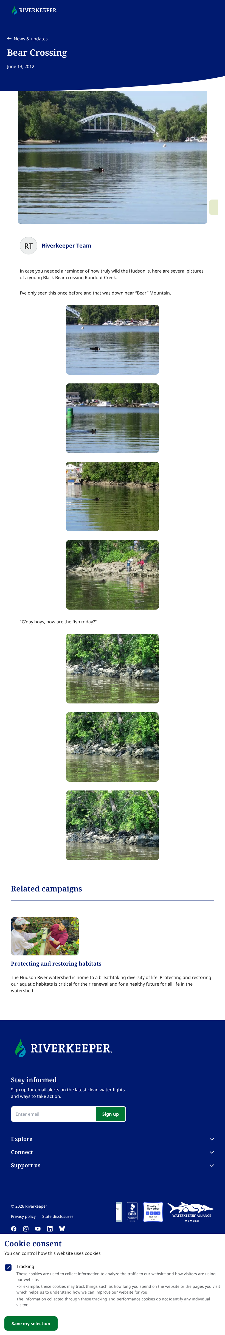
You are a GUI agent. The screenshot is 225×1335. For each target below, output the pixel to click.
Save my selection (31, 1323)
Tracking (25, 1266)
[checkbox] (8, 1266)
